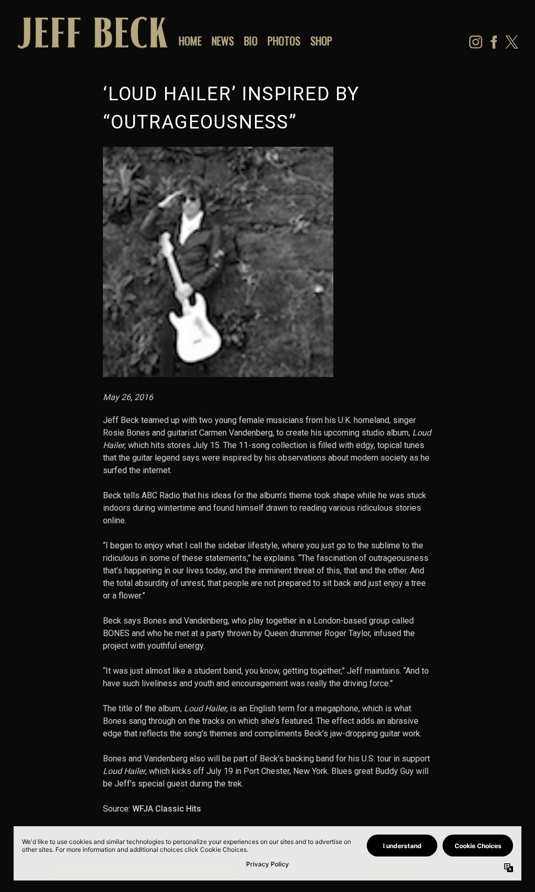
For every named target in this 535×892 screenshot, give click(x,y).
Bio (251, 41)
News (223, 41)
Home (190, 41)
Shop (321, 41)
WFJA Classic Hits (166, 809)
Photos (284, 41)
